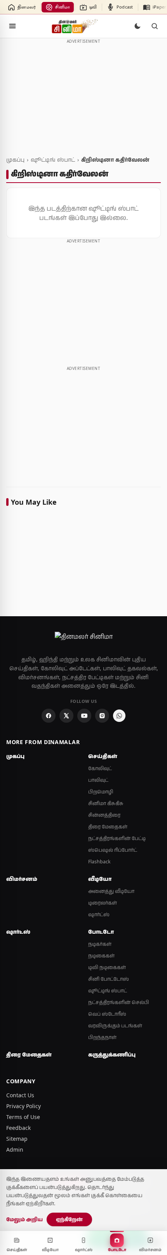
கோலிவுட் (100, 768)
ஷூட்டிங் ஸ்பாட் (53, 159)
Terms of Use (23, 1117)
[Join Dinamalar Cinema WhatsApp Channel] (119, 715)
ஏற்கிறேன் (69, 1219)
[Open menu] (12, 26)
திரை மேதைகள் (107, 826)
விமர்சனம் (21, 878)
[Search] (154, 26)
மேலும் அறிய (24, 1219)
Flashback (99, 861)
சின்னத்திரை (104, 815)
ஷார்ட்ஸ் (99, 914)
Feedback (18, 1127)
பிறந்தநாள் (102, 1037)
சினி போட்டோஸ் (108, 979)
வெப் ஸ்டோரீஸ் (107, 1014)
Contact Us (20, 1095)
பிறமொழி (100, 791)
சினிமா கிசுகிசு (106, 803)
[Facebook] (49, 716)
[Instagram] (102, 716)
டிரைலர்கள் (102, 902)
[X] (66, 716)
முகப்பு (15, 159)
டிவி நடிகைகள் (107, 967)
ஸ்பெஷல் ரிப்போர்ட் (112, 850)
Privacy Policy (23, 1106)
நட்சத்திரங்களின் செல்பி (118, 1002)
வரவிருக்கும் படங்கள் (115, 1025)
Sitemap (17, 1138)
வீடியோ (99, 878)
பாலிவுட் (98, 780)
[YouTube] (84, 716)
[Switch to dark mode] (137, 26)
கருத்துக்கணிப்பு (112, 1054)
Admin (14, 1149)
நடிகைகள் (101, 955)
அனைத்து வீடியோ (111, 891)
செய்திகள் (102, 756)
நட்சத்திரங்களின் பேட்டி (117, 838)
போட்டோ (101, 931)
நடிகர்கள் (99, 944)
